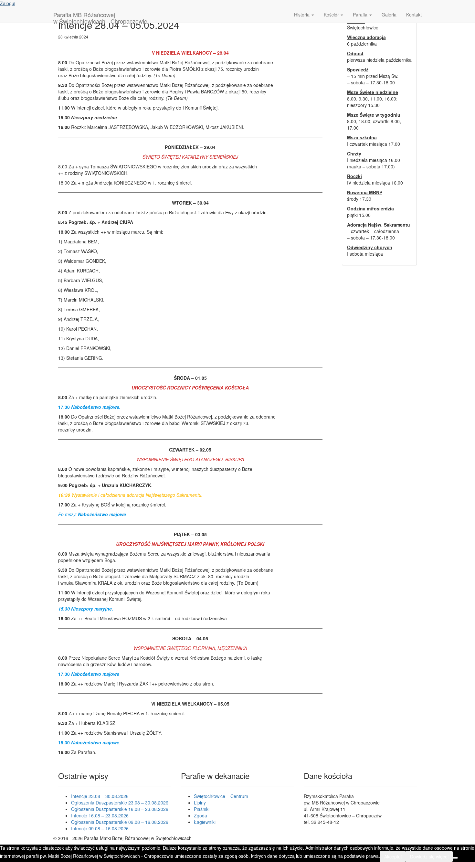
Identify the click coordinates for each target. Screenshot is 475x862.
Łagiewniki (205, 822)
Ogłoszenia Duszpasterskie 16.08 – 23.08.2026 (119, 809)
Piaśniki (201, 809)
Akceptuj (393, 856)
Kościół (332, 14)
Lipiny (200, 802)
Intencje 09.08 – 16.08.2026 (100, 828)
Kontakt (414, 14)
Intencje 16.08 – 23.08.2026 (100, 815)
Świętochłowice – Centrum (221, 796)
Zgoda (200, 815)
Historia (302, 14)
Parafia (361, 14)
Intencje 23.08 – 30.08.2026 (100, 796)
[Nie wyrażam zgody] (455, 858)
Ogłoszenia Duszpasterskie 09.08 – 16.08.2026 (119, 822)
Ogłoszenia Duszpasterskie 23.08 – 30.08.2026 (119, 802)
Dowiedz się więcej (429, 856)
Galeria (389, 14)
